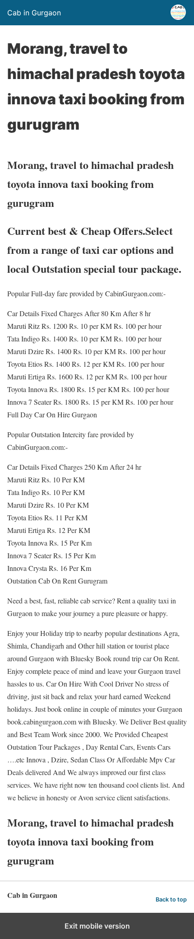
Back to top (171, 899)
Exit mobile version (97, 925)
